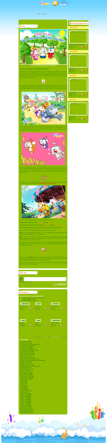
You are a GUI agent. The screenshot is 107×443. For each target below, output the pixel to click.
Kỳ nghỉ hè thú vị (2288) (26, 347)
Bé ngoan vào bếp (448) (26, 361)
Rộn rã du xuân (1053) (25, 341)
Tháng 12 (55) (23, 380)
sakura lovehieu (72, 92)
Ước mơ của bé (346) (25, 363)
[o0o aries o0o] (78, 66)
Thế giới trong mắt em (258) (27, 364)
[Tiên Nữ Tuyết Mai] (25, 303)
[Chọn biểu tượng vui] (54, 284)
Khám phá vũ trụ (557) (25, 356)
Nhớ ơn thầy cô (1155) (25, 408)
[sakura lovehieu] (78, 90)
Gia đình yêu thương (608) (27, 348)
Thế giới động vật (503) (26, 374)
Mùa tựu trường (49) (25, 370)
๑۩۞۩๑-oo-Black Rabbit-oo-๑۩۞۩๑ (76, 44)
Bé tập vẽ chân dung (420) (26, 369)
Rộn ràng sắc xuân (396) (26, 411)
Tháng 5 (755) (23, 383)
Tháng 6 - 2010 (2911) (25, 401)
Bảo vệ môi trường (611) (26, 372)
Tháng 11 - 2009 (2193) (26, 390)
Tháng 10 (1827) (24, 389)
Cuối (66, 337)
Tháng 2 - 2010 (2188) (25, 395)
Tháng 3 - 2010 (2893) (25, 396)
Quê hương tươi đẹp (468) (26, 377)
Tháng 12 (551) (24, 392)
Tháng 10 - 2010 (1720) (26, 406)
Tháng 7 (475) (23, 385)
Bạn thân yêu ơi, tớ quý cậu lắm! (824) (29, 344)
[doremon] (38, 303)
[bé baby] (38, 320)
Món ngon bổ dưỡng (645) (27, 376)
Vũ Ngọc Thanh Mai (55, 322)
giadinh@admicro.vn (43, 440)
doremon (37, 306)
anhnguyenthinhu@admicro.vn (25, 442)
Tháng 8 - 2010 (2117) (25, 404)
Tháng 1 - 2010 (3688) (25, 393)
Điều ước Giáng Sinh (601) (27, 409)
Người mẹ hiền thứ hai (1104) (27, 354)
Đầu (36, 337)
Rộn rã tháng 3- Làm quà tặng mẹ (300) (30, 366)
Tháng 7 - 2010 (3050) (25, 402)
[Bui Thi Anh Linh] (55, 303)
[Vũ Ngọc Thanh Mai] (56, 320)
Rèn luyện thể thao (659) (26, 373)
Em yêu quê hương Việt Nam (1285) (29, 350)
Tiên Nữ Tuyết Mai (24, 306)
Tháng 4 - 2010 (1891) (25, 398)
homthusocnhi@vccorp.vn (82, 440)
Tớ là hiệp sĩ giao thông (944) (27, 345)
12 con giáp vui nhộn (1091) (27, 351)
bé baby (37, 322)
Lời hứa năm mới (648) (26, 342)
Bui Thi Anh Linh (54, 306)
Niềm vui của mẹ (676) (25, 379)
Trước (40, 337)
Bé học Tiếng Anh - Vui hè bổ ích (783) (29, 358)
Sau (62, 337)
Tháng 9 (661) (23, 388)
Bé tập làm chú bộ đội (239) (27, 353)
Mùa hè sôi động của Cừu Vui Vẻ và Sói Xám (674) (32, 360)
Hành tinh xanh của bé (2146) (27, 357)
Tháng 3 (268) (23, 382)
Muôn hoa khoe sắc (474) (26, 412)
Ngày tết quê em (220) (25, 367)
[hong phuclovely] (78, 114)
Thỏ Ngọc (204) (24, 386)
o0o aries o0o (72, 68)
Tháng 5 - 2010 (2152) (25, 399)
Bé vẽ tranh (30, 232)
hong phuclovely (72, 116)
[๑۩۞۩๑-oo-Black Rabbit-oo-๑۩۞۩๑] (78, 42)
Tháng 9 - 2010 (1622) (25, 405)
